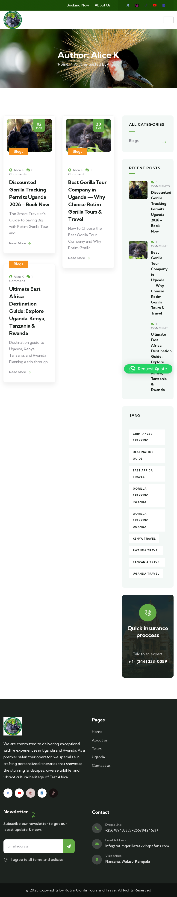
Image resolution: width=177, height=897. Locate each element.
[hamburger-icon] (168, 20)
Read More (18, 243)
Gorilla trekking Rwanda (141, 495)
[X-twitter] (128, 5)
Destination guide (143, 455)
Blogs (18, 151)
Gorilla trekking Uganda (141, 520)
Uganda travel (146, 573)
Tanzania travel (147, 562)
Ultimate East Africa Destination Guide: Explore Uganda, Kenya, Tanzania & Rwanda (27, 311)
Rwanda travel (146, 550)
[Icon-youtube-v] (19, 792)
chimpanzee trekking (143, 437)
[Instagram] (137, 5)
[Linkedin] (163, 5)
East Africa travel (143, 474)
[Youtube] (154, 5)
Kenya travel (144, 538)
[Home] (12, 20)
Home (63, 64)
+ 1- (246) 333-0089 (148, 661)
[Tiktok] (146, 5)
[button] (148, 369)
